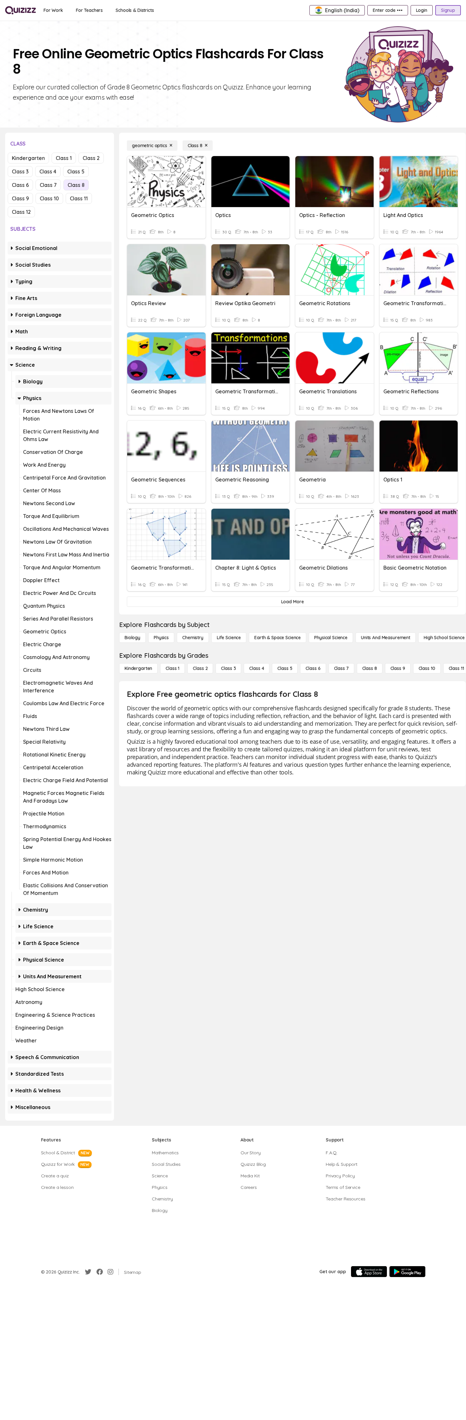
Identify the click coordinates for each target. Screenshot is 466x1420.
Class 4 (47, 171)
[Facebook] (99, 1272)
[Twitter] (88, 1272)
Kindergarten (28, 158)
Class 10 (49, 198)
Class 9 (20, 198)
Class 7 (48, 185)
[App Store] (369, 1271)
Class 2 (91, 158)
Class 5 (76, 171)
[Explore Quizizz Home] (20, 10)
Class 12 (21, 212)
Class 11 (79, 198)
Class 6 (20, 185)
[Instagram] (110, 1272)
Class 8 (76, 185)
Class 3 (20, 171)
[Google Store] (407, 1271)
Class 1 (64, 158)
